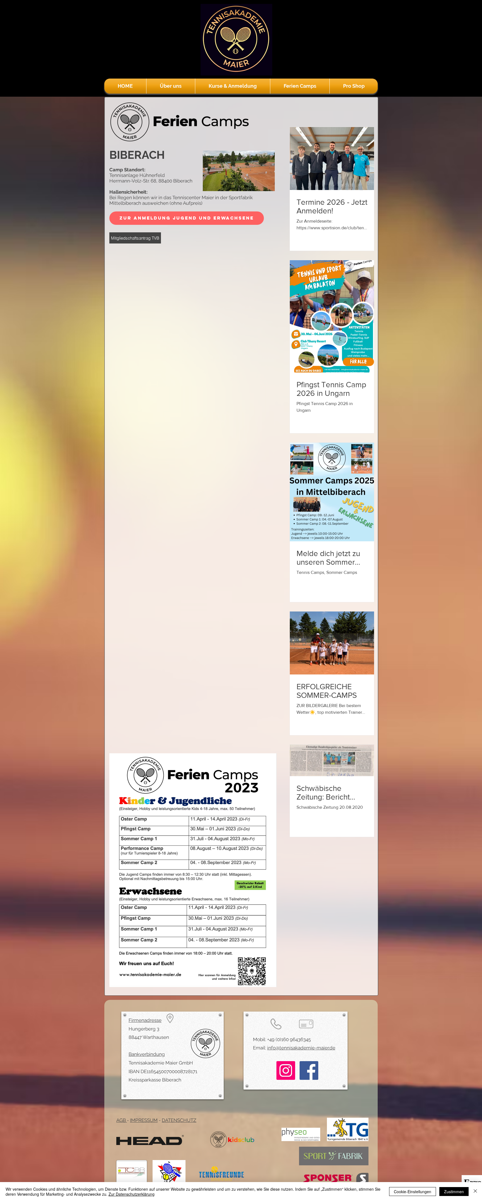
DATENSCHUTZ (179, 1120)
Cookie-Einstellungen (412, 1191)
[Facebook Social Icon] (309, 1070)
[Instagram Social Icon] (285, 1070)
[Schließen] (475, 1192)
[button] (170, 86)
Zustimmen (454, 1191)
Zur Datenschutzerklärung (132, 1194)
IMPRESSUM (144, 1120)
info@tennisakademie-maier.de (301, 1048)
